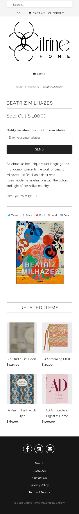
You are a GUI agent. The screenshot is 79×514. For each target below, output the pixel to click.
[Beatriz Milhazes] (39, 253)
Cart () (38, 13)
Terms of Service (39, 492)
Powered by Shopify (53, 502)
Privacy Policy (40, 485)
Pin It (42, 215)
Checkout (56, 13)
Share (28, 215)
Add (54, 215)
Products (33, 87)
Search (39, 463)
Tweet (15, 215)
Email (67, 215)
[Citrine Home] (39, 43)
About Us (40, 470)
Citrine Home (32, 502)
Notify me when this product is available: (36, 130)
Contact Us (39, 478)
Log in (20, 13)
